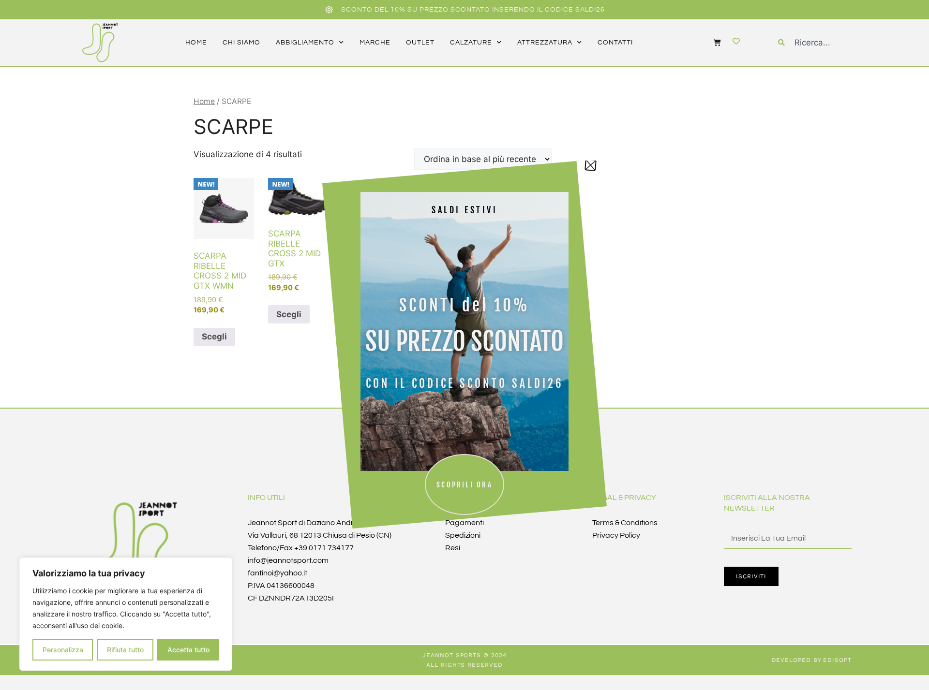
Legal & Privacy (624, 497)
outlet (420, 42)
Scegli (214, 336)
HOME (196, 42)
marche (375, 42)
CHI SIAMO (241, 42)
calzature (471, 42)
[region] (125, 614)
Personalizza (63, 650)
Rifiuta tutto (125, 650)
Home (204, 101)
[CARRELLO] (712, 42)
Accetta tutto (188, 650)
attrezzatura (544, 42)
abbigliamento (305, 42)
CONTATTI (615, 42)
